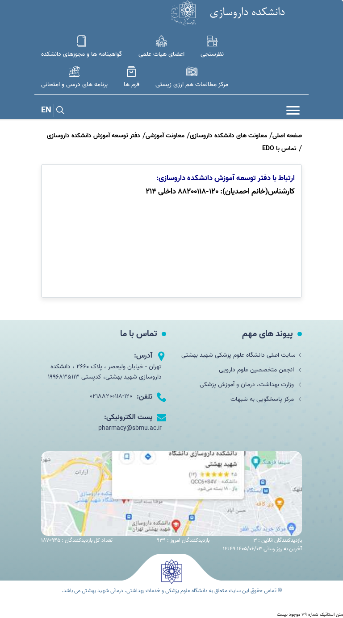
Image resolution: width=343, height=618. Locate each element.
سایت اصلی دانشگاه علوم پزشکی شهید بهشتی (238, 355)
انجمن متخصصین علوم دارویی (257, 370)
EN (46, 110)
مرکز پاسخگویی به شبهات (263, 399)
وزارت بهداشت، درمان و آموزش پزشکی (248, 384)
